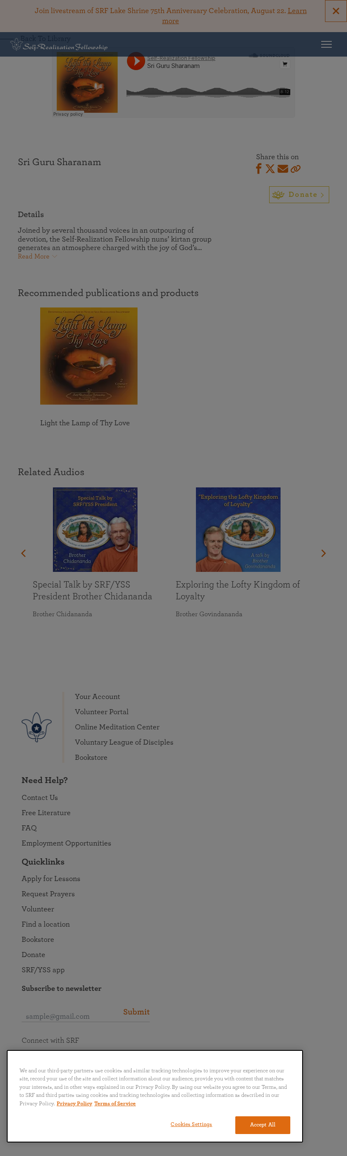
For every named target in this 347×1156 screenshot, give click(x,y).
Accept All (262, 1125)
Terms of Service (115, 1104)
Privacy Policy (74, 1104)
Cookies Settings (191, 1124)
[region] (155, 1096)
